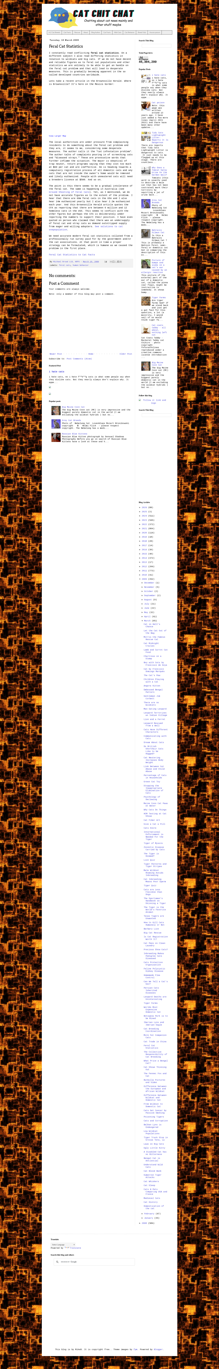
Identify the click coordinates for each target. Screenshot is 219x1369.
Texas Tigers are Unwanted (154, 917)
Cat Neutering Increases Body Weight (153, 760)
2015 (145, 554)
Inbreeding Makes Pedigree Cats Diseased (154, 956)
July (147, 604)
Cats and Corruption (156, 1121)
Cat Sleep (149, 1185)
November (150, 587)
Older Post (126, 354)
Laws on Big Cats (154, 1144)
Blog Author (95, 32)
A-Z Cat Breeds (54, 32)
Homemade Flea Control (152, 976)
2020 (145, 533)
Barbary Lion (151, 929)
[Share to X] (116, 261)
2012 (145, 567)
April (148, 617)
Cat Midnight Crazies (151, 644)
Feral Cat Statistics (151, 1047)
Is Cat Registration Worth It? (156, 938)
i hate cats (56, 371)
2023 (145, 520)
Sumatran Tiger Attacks (152, 1176)
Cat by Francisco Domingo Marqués (154, 670)
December (150, 583)
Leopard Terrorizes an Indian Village (155, 714)
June (147, 608)
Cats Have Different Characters (156, 731)
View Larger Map (57, 136)
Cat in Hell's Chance (152, 625)
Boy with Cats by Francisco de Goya (155, 664)
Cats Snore (150, 828)
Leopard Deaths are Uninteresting (155, 998)
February (150, 1214)
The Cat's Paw (152, 675)
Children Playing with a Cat (154, 680)
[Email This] (111, 261)
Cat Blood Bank (152, 1171)
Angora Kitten (152, 686)
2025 (145, 512)
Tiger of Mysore (153, 843)
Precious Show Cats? (156, 950)
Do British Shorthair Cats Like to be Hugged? (153, 750)
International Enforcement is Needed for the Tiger (153, 836)
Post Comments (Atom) (79, 359)
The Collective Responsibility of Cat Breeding (155, 1054)
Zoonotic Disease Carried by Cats (154, 848)
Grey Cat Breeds (71, 420)
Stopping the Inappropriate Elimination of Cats (153, 789)
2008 (145, 1223)
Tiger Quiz (150, 886)
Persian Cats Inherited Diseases (151, 990)
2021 (145, 529)
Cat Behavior (129, 32)
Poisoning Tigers (154, 1117)
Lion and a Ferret (154, 719)
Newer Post (56, 354)
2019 (145, 537)
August (148, 600)
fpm (135, 1349)
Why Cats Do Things (155, 810)
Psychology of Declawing (152, 798)
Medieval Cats (152, 1198)
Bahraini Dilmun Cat (158, 231)
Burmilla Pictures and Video (154, 1081)
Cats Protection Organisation (153, 963)
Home (90, 354)
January (149, 1218)
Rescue (77, 32)
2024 (145, 516)
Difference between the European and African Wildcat (155, 1088)
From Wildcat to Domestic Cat (153, 1105)
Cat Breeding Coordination (152, 1030)
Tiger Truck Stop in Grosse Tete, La (156, 1138)
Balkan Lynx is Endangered (152, 1126)
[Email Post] (106, 262)
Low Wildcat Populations (152, 1132)
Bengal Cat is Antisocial (152, 1159)
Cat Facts (67, 32)
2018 (145, 541)
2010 (145, 575)
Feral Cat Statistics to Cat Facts (72, 254)
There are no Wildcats (151, 704)
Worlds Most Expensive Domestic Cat (152, 1009)
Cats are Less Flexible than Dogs (153, 892)
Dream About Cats (154, 742)
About (86, 32)
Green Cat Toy (152, 782)
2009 (145, 579)
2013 (145, 562)
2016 (145, 550)
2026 (145, 507)
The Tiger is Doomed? (151, 855)
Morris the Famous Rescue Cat (154, 638)
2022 (145, 524)
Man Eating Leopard (155, 709)
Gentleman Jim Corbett (152, 697)
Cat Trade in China (155, 1042)
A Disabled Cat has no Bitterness (155, 1153)
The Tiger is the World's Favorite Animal (155, 909)
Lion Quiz (149, 860)
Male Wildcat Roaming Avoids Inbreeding (153, 872)
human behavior (81, 265)
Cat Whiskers (151, 1181)
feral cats (64, 265)
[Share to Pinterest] (120, 261)
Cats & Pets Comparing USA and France (155, 1191)
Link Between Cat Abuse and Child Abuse (154, 769)
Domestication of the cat (154, 1207)
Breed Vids (142, 32)
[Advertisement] (153, 459)
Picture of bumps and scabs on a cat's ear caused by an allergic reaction (154, 266)
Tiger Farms (159, 298)
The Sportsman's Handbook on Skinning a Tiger (155, 900)
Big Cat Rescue (152, 933)
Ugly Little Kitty (154, 1148)
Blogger (158, 1349)
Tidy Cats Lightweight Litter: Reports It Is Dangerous (160, 138)
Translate (75, 1248)
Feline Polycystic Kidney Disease (154, 970)
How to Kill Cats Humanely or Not (154, 923)
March (148, 621)
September (150, 595)
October (149, 591)
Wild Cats (117, 32)
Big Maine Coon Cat (73, 407)
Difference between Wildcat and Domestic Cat (155, 1097)
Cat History (151, 1202)
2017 (145, 545)
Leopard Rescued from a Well (153, 724)
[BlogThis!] (113, 261)
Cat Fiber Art (152, 820)
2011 (145, 571)
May (146, 612)
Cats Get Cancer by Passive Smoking (155, 1111)
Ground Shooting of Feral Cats (69, 192)
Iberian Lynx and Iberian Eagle (154, 1023)
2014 (145, 558)
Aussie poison (155, 32)
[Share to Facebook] (118, 261)
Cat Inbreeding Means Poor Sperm (155, 880)
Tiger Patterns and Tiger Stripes (155, 865)
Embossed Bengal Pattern (153, 691)
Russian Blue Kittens (74, 434)
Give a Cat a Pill (154, 824)
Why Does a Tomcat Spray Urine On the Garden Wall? (159, 171)
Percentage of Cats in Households (155, 776)
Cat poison (158, 103)
